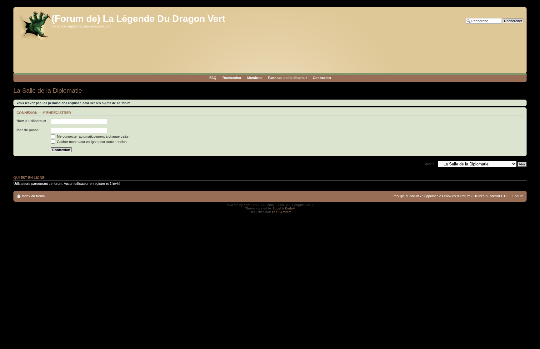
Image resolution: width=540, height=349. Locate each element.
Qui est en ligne (28, 177)
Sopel (276, 208)
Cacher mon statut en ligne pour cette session (91, 142)
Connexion (322, 78)
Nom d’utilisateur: (31, 121)
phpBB (249, 205)
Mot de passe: (28, 130)
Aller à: (430, 164)
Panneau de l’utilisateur (287, 78)
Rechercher (231, 78)
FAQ (213, 78)
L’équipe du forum (405, 196)
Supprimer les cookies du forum (446, 196)
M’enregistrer (56, 113)
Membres (254, 78)
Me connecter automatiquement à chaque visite (92, 136)
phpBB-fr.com (281, 212)
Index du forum (33, 196)
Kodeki (290, 208)
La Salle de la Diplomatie (47, 90)
